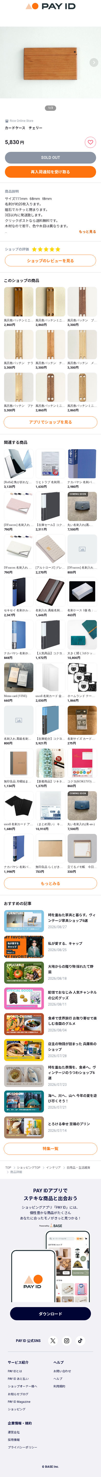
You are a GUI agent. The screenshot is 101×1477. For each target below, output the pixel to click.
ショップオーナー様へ (22, 1386)
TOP (8, 1167)
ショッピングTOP (28, 1167)
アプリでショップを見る (50, 422)
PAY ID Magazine (19, 1402)
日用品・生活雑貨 (78, 1167)
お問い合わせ (62, 1371)
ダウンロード (50, 1314)
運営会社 (14, 1432)
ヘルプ (57, 1379)
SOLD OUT (50, 157)
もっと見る (87, 232)
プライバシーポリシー (22, 1447)
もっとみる (50, 883)
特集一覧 (50, 1148)
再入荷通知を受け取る (50, 172)
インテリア (53, 1167)
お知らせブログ (18, 1394)
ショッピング (16, 1409)
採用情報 (14, 1440)
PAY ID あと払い (18, 1379)
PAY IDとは (15, 1371)
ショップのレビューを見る (50, 261)
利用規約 (59, 1386)
